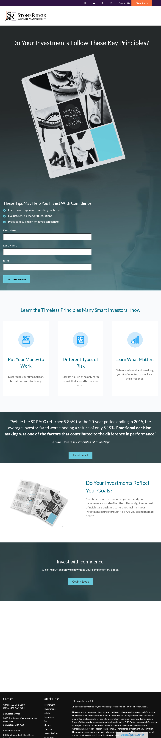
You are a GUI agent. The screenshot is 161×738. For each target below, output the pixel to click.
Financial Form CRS (85, 701)
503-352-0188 (18, 704)
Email (6, 260)
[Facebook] (102, 3)
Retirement (49, 704)
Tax (45, 721)
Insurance (49, 717)
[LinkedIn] (93, 3)
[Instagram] (110, 3)
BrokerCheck (140, 706)
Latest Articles (51, 733)
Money (47, 725)
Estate (47, 713)
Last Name (10, 245)
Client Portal (142, 3)
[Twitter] (85, 3)
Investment (50, 708)
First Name (10, 230)
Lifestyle (48, 729)
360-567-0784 (18, 708)
